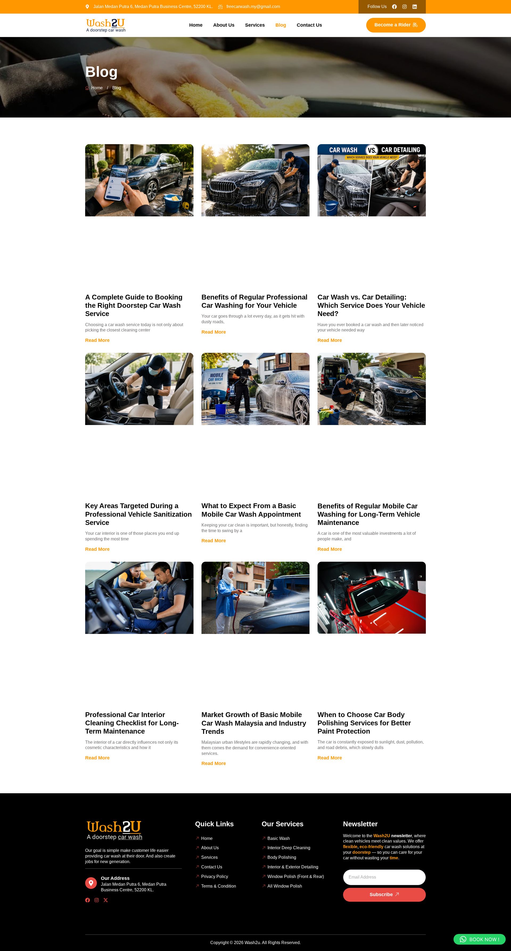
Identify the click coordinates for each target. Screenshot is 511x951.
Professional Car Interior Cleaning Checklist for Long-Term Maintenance (132, 723)
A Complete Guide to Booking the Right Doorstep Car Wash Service (134, 305)
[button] (480, 939)
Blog (280, 25)
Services (255, 25)
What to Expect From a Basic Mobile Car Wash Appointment (251, 510)
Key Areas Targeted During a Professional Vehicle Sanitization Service (138, 514)
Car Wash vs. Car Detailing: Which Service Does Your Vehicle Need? (371, 305)
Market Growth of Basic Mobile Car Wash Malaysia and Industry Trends (253, 723)
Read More (97, 340)
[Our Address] (91, 883)
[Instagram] (96, 900)
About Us (223, 25)
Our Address (115, 878)
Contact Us (309, 25)
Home (196, 25)
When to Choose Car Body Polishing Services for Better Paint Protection (364, 723)
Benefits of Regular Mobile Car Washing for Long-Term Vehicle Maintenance (369, 514)
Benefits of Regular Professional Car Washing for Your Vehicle (254, 301)
